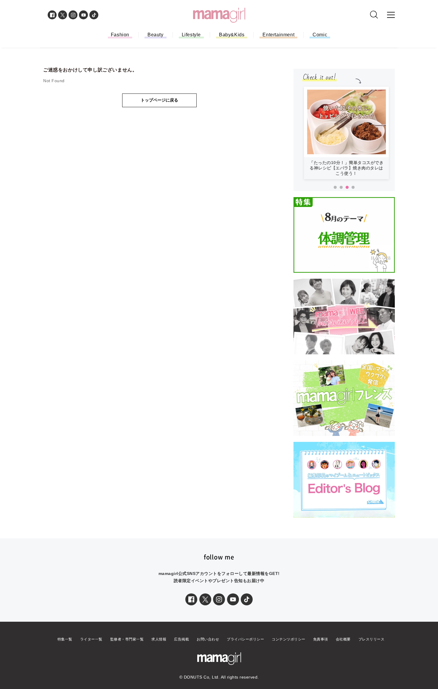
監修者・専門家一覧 (127, 639)
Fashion (120, 34)
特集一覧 (65, 639)
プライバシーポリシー (245, 639)
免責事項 (320, 639)
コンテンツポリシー (288, 639)
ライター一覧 (91, 639)
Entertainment (278, 34)
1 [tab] (335, 188)
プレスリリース (371, 639)
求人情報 (158, 639)
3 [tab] (347, 188)
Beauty (155, 34)
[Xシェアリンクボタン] (205, 599)
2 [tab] (341, 188)
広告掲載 (181, 639)
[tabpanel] (346, 133)
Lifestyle (191, 34)
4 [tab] (353, 188)
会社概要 (343, 639)
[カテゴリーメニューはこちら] (391, 15)
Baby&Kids (231, 34)
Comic (320, 34)
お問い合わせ (208, 639)
